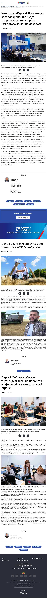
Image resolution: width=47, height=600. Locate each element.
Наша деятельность (10, 6)
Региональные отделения (37, 558)
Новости (17, 6)
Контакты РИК (5, 560)
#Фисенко (28, 201)
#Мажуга (19, 201)
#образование (24, 549)
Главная (3, 6)
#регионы (18, 546)
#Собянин (27, 546)
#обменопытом (36, 546)
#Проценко (10, 201)
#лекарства (30, 204)
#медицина (36, 201)
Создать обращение (23, 217)
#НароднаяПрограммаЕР (23, 371)
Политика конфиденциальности (23, 584)
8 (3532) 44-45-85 (23, 565)
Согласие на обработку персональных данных (23, 586)
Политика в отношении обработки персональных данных (23, 585)
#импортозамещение (19, 204)
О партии (4, 558)
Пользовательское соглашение (23, 583)
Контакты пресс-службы (22, 560)
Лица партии (20, 558)
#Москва (9, 546)
